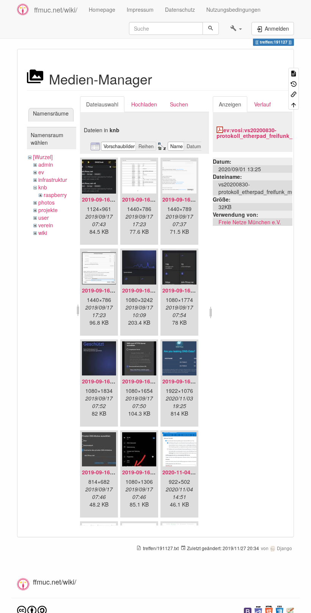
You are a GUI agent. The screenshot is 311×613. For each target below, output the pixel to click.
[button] (236, 28)
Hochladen (144, 104)
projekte (48, 210)
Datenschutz (180, 9)
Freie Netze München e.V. (249, 222)
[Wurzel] (43, 157)
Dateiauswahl (102, 104)
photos (46, 202)
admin (45, 164)
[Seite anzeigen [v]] (293, 73)
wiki (42, 232)
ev (41, 172)
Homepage (102, 9)
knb (42, 187)
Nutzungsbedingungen (233, 9)
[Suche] (211, 28)
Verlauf (262, 104)
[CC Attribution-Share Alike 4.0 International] (32, 610)
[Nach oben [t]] (293, 104)
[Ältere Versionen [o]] (293, 83)
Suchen (179, 104)
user (43, 217)
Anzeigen (230, 104)
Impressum (140, 9)
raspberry (55, 195)
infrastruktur (52, 179)
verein (45, 225)
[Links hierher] (293, 94)
